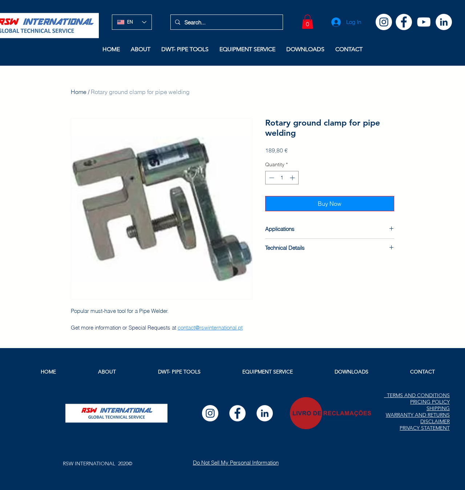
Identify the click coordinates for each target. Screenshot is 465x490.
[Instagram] (384, 22)
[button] (308, 22)
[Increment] (293, 177)
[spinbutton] (281, 177)
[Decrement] (270, 177)
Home (78, 91)
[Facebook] (404, 22)
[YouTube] (424, 22)
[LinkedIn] (444, 22)
